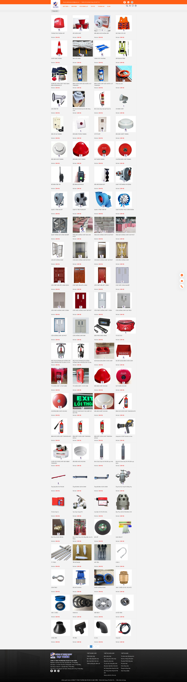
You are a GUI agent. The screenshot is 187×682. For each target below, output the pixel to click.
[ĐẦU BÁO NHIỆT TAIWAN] (126, 124)
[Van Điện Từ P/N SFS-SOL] (101, 502)
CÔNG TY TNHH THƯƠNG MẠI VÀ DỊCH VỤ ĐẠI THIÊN (85, 680)
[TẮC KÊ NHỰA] (82, 552)
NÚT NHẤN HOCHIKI (121, 386)
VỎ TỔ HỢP (97, 134)
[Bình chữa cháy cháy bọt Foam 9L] (102, 98)
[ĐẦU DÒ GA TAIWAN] (57, 124)
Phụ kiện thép (124, 663)
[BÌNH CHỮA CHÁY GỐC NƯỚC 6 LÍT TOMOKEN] (80, 73)
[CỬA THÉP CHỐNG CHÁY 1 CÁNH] (102, 300)
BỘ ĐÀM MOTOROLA (78, 184)
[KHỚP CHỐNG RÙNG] (104, 577)
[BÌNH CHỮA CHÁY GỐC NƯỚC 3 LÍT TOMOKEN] (101, 73)
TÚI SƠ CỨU (119, 335)
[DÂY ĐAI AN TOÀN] (124, 48)
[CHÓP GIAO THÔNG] (59, 48)
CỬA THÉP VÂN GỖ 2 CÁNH (80, 285)
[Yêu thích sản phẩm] (133, 6)
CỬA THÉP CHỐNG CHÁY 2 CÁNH (60, 310)
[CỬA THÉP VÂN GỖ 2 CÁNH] (79, 275)
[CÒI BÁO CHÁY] (124, 98)
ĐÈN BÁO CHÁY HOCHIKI (100, 386)
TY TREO (53, 562)
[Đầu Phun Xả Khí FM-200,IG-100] (123, 502)
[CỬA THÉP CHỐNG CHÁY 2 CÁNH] (59, 300)
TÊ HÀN (75, 638)
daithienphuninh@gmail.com (72, 2)
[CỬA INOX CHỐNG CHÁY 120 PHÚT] (101, 250)
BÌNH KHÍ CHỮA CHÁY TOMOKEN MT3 (61, 436)
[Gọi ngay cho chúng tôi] (182, 286)
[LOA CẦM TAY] (59, 98)
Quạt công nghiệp (125, 670)
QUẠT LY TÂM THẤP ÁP (100, 209)
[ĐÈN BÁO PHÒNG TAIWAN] (81, 124)
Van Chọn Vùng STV (78, 512)
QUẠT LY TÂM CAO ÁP (57, 209)
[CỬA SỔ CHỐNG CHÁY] (57, 250)
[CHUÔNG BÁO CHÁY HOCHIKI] (60, 401)
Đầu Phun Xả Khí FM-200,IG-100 (124, 512)
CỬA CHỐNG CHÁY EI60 (79, 335)
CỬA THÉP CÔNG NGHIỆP (123, 285)
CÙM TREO (54, 587)
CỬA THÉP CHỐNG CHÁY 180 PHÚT (82, 310)
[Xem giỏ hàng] (136, 6)
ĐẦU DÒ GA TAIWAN (56, 134)
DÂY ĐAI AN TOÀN (120, 58)
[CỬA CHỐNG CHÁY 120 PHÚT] (59, 325)
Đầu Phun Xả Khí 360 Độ (57, 537)
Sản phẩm (74, 6)
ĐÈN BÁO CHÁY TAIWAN (79, 159)
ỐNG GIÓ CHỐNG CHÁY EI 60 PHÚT (125, 234)
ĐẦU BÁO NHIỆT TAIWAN (122, 134)
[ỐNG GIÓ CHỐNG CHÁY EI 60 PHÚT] (126, 224)
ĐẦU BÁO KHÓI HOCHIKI (79, 461)
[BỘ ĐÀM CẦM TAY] (61, 174)
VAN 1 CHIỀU (54, 612)
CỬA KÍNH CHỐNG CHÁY (122, 260)
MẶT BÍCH (96, 612)
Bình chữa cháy (107, 656)
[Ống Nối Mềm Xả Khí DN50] (101, 476)
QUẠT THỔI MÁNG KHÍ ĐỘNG (123, 184)
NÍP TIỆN (96, 562)
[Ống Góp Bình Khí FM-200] (58, 476)
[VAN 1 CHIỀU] (60, 602)
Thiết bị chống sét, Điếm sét (93, 663)
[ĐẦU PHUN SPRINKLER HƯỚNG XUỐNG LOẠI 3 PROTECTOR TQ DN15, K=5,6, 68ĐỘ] (81, 350)
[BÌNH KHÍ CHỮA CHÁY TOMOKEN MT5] (124, 401)
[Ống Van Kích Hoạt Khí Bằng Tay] (123, 476)
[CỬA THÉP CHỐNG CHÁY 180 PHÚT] (81, 300)
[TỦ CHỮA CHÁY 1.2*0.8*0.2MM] (59, 376)
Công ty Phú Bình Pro (109, 680)
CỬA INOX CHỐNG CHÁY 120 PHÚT (103, 260)
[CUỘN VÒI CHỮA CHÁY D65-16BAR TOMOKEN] (61, 451)
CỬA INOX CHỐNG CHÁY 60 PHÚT (82, 260)
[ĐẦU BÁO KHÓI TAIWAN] (59, 149)
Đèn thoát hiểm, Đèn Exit (92, 661)
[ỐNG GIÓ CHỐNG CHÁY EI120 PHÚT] (104, 224)
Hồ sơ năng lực (84, 6)
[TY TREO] (61, 552)
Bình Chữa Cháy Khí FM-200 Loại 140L (103, 461)
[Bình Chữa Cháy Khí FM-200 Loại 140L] (101, 451)
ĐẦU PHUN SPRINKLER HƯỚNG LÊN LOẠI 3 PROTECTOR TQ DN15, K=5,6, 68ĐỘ (60, 362)
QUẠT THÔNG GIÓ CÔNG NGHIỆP (60, 234)
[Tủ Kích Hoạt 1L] (58, 502)
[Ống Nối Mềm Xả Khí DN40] (80, 476)
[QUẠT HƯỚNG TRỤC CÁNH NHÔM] (124, 199)
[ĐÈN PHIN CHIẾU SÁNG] (102, 325)
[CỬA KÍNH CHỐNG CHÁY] (122, 250)
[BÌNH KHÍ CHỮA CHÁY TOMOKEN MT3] (59, 426)
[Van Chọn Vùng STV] (80, 502)
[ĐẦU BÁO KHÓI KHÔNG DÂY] (102, 23)
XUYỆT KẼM (119, 612)
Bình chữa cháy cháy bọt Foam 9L (102, 109)
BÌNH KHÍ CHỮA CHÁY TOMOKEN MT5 (126, 411)
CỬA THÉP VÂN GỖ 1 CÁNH (101, 285)
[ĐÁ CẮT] (102, 527)
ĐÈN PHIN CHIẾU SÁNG (100, 335)
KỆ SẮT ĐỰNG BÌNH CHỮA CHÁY (124, 360)
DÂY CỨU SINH (77, 58)
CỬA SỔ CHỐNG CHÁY (57, 260)
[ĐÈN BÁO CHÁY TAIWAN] (81, 149)
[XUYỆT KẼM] (125, 602)
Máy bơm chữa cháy (108, 661)
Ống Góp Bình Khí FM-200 (57, 486)
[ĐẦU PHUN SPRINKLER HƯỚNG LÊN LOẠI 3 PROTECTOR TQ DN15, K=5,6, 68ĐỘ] (61, 350)
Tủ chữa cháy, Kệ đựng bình (127, 656)
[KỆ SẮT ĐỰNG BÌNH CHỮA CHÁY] (123, 350)
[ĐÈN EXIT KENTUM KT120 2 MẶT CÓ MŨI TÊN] (83, 401)
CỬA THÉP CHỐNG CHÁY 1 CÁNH (103, 310)
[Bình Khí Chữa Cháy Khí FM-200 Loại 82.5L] (123, 451)
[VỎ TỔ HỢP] (102, 124)
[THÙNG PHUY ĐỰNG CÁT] (59, 23)
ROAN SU (75, 612)
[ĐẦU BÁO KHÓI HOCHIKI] (81, 451)
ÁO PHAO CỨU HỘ (120, 33)
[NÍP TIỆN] (102, 552)
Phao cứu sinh (119, 83)
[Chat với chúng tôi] (182, 275)
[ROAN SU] (83, 602)
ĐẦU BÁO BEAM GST (99, 184)
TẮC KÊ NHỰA (76, 562)
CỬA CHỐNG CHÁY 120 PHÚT (59, 335)
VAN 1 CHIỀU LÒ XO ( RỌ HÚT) (124, 587)
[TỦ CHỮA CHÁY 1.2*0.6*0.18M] (81, 376)
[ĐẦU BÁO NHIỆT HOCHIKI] (104, 401)
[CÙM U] (122, 552)
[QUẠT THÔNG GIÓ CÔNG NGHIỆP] (59, 224)
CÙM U (117, 562)
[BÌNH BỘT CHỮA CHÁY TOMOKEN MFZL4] (81, 426)
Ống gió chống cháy (125, 668)
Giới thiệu (65, 6)
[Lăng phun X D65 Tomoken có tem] (125, 426)
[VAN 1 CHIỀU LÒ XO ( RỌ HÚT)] (124, 577)
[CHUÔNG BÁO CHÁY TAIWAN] (126, 149)
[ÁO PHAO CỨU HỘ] (124, 23)
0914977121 (97, 2)
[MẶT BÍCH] (103, 602)
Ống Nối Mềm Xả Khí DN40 (79, 486)
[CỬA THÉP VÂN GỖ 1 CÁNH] (102, 275)
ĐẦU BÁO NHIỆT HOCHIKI (101, 411)
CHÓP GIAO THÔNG (56, 58)
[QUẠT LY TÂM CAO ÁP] (59, 199)
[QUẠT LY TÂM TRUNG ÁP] (81, 199)
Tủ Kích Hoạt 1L (55, 512)
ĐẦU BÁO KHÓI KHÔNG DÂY (101, 33)
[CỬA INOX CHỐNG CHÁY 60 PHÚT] (80, 250)
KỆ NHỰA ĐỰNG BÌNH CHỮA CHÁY (103, 360)
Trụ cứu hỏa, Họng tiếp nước (110, 663)
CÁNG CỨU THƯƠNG (99, 58)
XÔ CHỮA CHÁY (77, 33)
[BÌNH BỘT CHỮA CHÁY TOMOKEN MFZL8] (102, 426)
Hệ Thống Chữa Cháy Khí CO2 (111, 668)
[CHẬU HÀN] (60, 627)
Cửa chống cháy (125, 666)
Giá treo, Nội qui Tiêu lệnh (127, 658)
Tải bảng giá (101, 6)
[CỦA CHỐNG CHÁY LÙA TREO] (124, 300)
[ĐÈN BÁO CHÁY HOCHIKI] (102, 376)
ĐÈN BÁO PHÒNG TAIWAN (79, 134)
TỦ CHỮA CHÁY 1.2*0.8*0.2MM (59, 386)
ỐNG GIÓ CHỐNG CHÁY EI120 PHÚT (103, 234)
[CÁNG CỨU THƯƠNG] (102, 48)
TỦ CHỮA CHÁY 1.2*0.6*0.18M (80, 386)
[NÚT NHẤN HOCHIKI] (123, 376)
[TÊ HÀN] (80, 627)
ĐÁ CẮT (96, 537)
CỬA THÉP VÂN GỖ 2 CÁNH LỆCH (60, 285)
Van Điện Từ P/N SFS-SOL (100, 512)
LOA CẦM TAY (54, 109)
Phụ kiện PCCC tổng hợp (127, 661)
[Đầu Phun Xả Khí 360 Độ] (58, 527)
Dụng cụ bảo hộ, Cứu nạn (110, 675)
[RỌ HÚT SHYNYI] (81, 577)
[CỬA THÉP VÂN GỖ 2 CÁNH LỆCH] (59, 275)
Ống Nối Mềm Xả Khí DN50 (101, 486)
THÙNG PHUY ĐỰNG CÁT (58, 33)
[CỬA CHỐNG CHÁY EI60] (81, 325)
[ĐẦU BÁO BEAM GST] (104, 174)
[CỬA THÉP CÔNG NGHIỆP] (122, 275)
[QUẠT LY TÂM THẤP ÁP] (103, 199)
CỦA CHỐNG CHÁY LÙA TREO (123, 310)
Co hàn (96, 638)
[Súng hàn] (123, 627)
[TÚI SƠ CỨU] (126, 325)
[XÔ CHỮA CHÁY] (81, 23)
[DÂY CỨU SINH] (83, 48)
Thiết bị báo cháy (91, 656)
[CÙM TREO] (58, 577)
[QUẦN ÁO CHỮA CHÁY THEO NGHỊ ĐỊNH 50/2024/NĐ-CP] (59, 73)
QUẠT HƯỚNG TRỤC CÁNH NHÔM (125, 209)
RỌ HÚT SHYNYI (77, 587)
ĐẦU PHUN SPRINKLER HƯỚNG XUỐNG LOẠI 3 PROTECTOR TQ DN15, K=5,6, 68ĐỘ (83, 362)
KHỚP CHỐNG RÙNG (99, 587)
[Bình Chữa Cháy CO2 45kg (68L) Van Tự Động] (80, 527)
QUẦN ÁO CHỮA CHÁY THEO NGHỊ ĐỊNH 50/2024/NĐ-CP (60, 84)
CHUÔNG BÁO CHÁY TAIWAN (123, 159)
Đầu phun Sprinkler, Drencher (111, 666)
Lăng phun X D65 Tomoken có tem (124, 436)
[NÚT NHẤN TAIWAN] (104, 149)
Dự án (108, 6)
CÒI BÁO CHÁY (120, 109)
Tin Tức (93, 6)
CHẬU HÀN (54, 638)
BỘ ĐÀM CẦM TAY (56, 184)
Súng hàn (118, 638)
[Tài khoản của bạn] (130, 6)
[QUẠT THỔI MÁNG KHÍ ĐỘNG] (124, 174)
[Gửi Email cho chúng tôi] (182, 280)
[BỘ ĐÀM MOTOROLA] (81, 174)
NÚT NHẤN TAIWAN (99, 159)
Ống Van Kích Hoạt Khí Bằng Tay (124, 486)
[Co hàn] (102, 627)
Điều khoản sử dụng (121, 680)
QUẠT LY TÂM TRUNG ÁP (79, 209)
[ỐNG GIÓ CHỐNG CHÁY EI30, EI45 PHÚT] (83, 224)
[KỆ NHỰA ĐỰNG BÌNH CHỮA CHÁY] (104, 350)
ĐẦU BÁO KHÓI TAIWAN (57, 159)
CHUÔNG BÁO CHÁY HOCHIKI (59, 411)
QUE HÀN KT (119, 537)
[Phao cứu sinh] (124, 73)
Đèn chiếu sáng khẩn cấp (93, 658)
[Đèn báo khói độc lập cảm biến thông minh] (79, 98)
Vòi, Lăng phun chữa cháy (110, 658)
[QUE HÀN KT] (125, 527)
